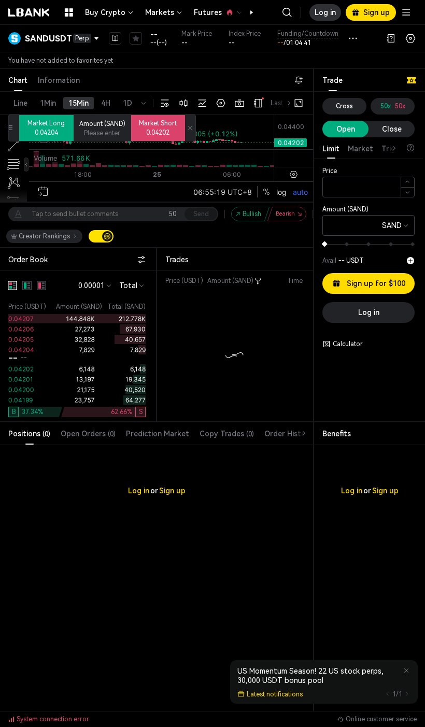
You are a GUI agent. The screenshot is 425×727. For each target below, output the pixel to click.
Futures (208, 12)
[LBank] (29, 12)
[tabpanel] (156, 561)
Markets (159, 12)
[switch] (101, 236)
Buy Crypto (105, 12)
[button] (246, 12)
